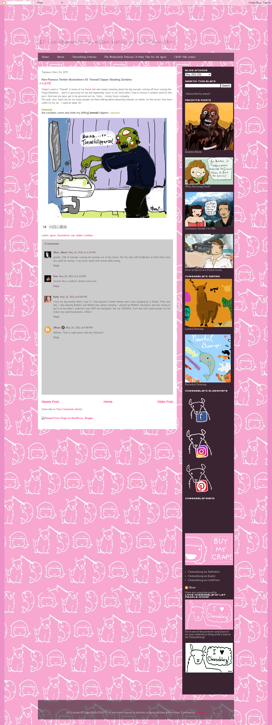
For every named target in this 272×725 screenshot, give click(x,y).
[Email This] (51, 227)
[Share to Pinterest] (65, 227)
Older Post (165, 402)
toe (73, 235)
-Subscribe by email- (198, 93)
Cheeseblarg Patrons (84, 57)
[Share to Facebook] (61, 227)
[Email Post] (44, 226)
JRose (56, 327)
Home (45, 57)
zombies (88, 235)
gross (53, 235)
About (60, 57)
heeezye (47, 109)
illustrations (64, 235)
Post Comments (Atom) (69, 409)
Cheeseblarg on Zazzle (201, 576)
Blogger (200, 712)
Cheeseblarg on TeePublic (204, 571)
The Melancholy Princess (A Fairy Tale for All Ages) (135, 57)
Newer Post (50, 402)
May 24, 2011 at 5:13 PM (72, 276)
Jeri (94, 89)
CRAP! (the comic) (185, 57)
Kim (55, 276)
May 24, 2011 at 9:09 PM (79, 327)
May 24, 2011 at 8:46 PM (73, 296)
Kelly (56, 296)
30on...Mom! (60, 252)
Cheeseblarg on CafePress (204, 580)
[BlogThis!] (54, 227)
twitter (79, 235)
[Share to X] (58, 227)
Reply (56, 265)
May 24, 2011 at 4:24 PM (82, 252)
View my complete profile (200, 592)
